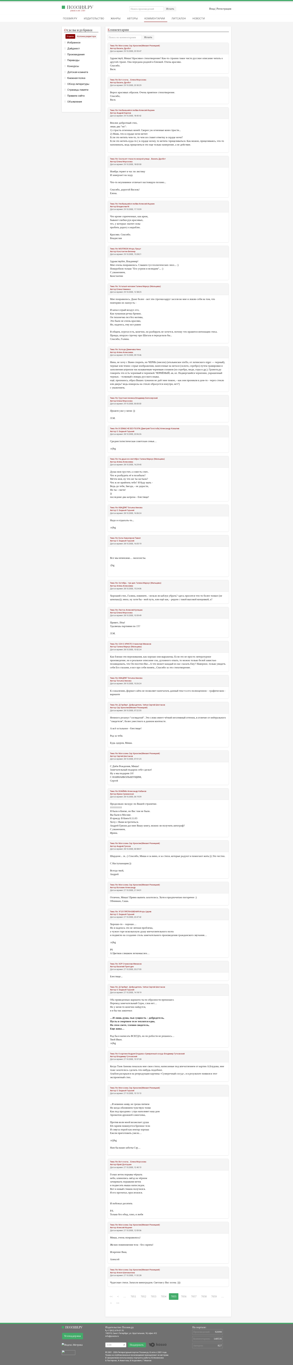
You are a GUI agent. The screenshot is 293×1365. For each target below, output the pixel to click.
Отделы (70, 36)
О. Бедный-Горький (125, 431)
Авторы (132, 18)
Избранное (73, 42)
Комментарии (154, 18)
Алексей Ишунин (147, 110)
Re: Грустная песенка (125, 398)
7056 (183, 1296)
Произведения (76, 54)
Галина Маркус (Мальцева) (148, 286)
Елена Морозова (138, 80)
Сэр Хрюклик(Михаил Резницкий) (144, 45)
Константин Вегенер (126, 251)
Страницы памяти (77, 89)
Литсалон (179, 18)
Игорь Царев (145, 911)
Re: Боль (119, 538)
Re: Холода (120, 349)
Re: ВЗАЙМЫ (121, 791)
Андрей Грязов (124, 846)
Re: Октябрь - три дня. (125, 583)
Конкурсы (73, 66)
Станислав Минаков (141, 644)
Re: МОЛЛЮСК (121, 249)
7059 (214, 1296)
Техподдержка (72, 1336)
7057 (194, 1296)
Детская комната (77, 72)
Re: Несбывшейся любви (127, 110)
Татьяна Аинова (135, 507)
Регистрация (224, 8)
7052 (143, 1296)
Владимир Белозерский (146, 398)
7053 (153, 1296)
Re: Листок (120, 610)
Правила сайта (76, 95)
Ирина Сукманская (125, 794)
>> (117, 1303)
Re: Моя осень (121, 45)
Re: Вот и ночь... (122, 80)
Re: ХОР (118, 964)
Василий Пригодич (125, 966)
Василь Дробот (124, 48)
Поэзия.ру (80, 7)
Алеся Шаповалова (126, 1272)
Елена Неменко (124, 289)
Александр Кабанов (137, 791)
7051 (133, 1296)
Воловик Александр (126, 887)
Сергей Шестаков (157, 705)
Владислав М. (123, 206)
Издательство (94, 18)
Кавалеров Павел (132, 538)
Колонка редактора (86, 36)
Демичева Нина (133, 349)
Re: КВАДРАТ (121, 507)
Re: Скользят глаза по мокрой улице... (133, 159)
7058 (204, 1296)
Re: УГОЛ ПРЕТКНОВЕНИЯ (127, 911)
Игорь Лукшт (135, 249)
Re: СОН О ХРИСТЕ (123, 644)
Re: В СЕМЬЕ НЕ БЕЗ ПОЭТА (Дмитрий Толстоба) (137, 428)
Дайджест (73, 48)
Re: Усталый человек (125, 286)
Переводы (73, 60)
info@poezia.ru (112, 1336)
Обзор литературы (78, 83)
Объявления (74, 101)
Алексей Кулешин (134, 610)
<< (111, 1296)
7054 (163, 1296)
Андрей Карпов (124, 113)
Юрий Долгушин (124, 1164)
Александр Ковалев (169, 428)
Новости (198, 18)
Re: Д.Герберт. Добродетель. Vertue (131, 705)
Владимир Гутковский (174, 1054)
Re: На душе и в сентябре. (127, 459)
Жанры (116, 18)
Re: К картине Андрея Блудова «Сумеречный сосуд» (139, 1054)
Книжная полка (76, 78)
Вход (212, 8)
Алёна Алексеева (125, 352)
